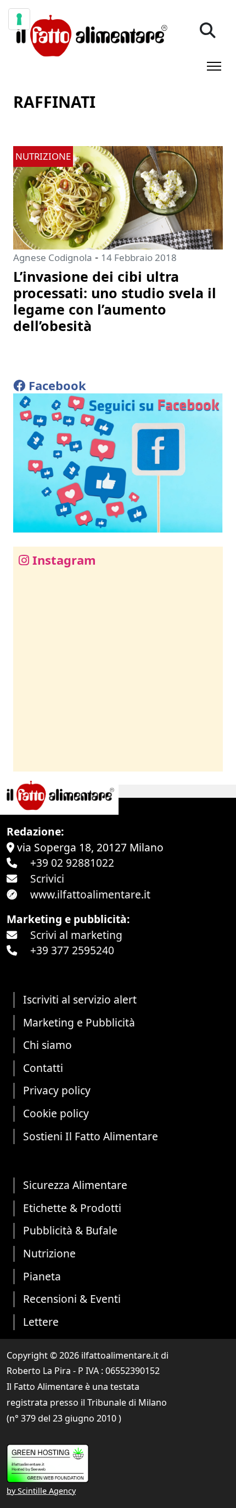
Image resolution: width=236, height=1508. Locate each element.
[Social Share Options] (29, 757)
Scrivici (47, 878)
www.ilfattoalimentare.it (90, 894)
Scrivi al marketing (76, 934)
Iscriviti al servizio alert (80, 999)
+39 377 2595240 (72, 950)
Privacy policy (57, 1090)
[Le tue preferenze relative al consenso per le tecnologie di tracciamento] (19, 19)
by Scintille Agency (41, 1491)
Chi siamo (47, 1044)
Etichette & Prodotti (72, 1207)
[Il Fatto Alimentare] (90, 34)
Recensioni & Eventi (72, 1298)
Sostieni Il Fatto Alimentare (90, 1136)
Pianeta (42, 1276)
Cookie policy (56, 1113)
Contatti (43, 1067)
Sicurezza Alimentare (75, 1185)
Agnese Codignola (52, 257)
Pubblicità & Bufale (70, 1230)
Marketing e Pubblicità (79, 1022)
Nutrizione (49, 1253)
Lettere (41, 1321)
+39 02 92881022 (72, 862)
